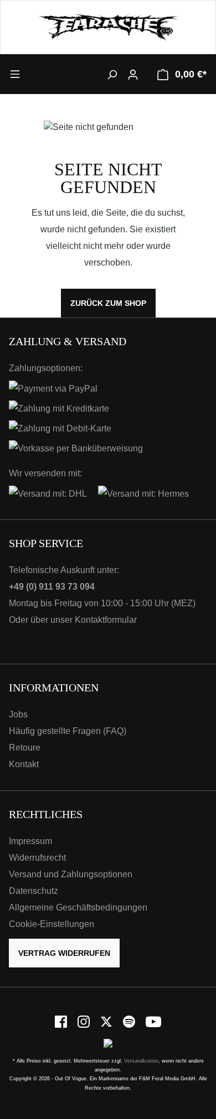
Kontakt (24, 764)
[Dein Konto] (133, 74)
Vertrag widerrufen (64, 953)
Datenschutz (33, 891)
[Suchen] (112, 74)
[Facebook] (62, 1021)
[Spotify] (130, 1021)
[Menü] (34, 74)
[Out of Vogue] (108, 1042)
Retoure (24, 747)
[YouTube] (153, 1021)
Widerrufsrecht (37, 857)
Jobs (18, 714)
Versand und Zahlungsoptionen (70, 874)
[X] (107, 1021)
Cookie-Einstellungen (51, 924)
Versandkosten (141, 1061)
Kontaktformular (106, 619)
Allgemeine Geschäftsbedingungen (78, 907)
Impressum (30, 841)
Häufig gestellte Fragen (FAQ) (67, 731)
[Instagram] (84, 1021)
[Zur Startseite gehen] (108, 27)
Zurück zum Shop (108, 303)
